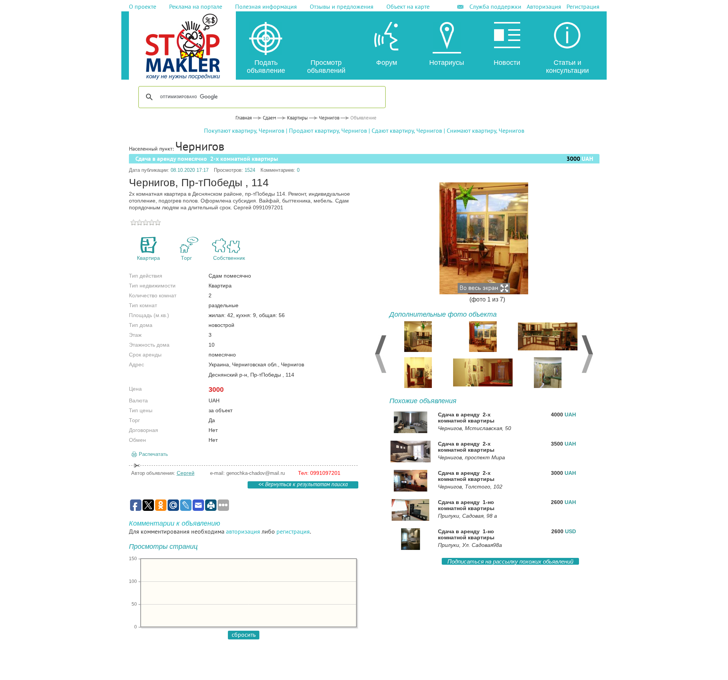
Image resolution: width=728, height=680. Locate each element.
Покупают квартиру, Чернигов (244, 130)
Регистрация (582, 6)
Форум (386, 62)
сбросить (244, 634)
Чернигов (329, 118)
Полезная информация (266, 6)
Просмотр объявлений (326, 66)
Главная (243, 118)
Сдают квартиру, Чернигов (407, 130)
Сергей (186, 473)
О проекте (142, 6)
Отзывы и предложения (341, 6)
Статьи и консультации (567, 66)
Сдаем (269, 118)
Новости (507, 62)
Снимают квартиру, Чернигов (485, 130)
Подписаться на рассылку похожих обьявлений (510, 561)
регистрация (293, 531)
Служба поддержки (495, 6)
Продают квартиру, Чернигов (328, 130)
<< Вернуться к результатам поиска (303, 484)
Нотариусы (446, 62)
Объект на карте (408, 6)
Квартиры (297, 118)
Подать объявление (266, 66)
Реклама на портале (195, 6)
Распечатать (153, 454)
